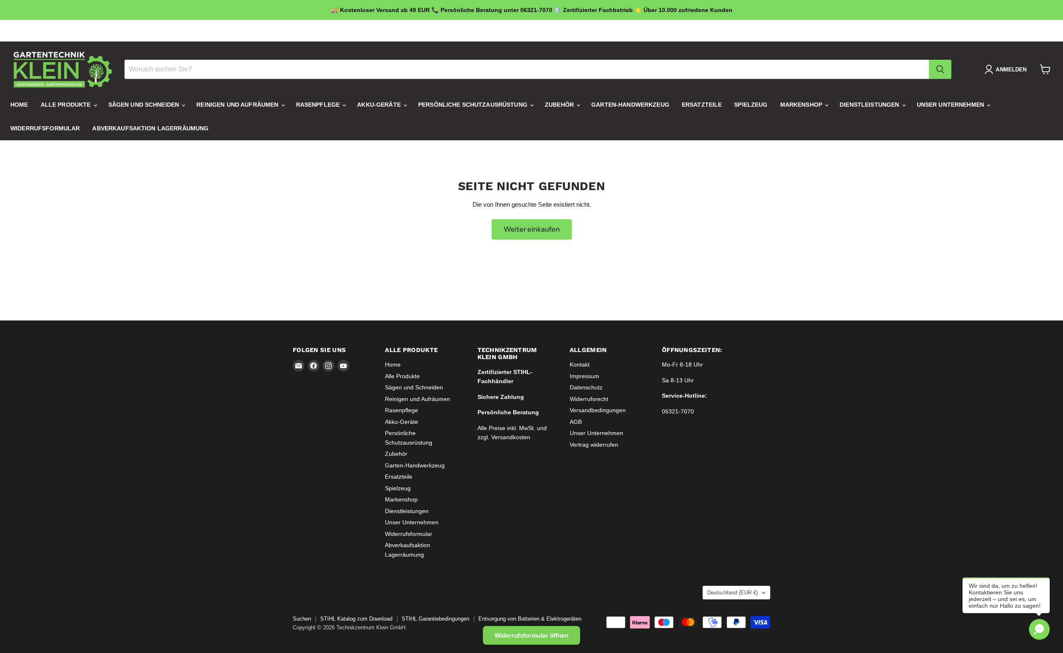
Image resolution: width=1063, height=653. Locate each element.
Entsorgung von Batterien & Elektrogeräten (529, 619)
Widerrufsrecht (589, 399)
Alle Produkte (67, 105)
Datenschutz (586, 387)
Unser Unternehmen (951, 105)
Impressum (584, 376)
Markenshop (802, 105)
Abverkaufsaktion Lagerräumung (150, 128)
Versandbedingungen (598, 410)
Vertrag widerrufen (594, 444)
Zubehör (560, 105)
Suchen (302, 619)
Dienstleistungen (870, 105)
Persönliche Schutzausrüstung (473, 105)
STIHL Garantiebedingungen (435, 619)
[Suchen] (940, 69)
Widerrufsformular (45, 128)
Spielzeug (750, 105)
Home (19, 105)
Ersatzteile (702, 105)
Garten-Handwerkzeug (630, 105)
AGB (576, 421)
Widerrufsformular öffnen (531, 635)
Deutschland (739, 31)
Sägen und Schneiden (144, 105)
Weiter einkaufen (532, 229)
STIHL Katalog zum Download (356, 619)
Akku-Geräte (379, 105)
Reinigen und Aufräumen (238, 105)
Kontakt (580, 364)
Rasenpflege (319, 105)
